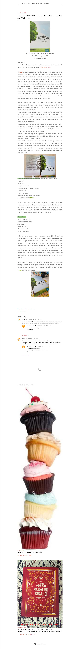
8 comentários (28, 555)
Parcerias (35, 4)
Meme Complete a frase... (31, 552)
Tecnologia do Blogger (41, 644)
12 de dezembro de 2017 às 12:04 (43, 346)
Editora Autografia (44, 67)
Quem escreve (44, 4)
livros (24, 311)
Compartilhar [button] (21, 309)
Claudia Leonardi (31, 325)
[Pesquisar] (61, 4)
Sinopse (20, 72)
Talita (23, 338)
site (20, 270)
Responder (25, 335)
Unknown (24, 319)
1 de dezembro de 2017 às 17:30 (35, 319)
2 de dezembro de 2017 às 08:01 (33, 338)
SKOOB (31, 198)
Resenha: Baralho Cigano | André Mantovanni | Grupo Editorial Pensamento (40, 630)
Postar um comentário (30, 634)
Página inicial (26, 4)
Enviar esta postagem (30, 309)
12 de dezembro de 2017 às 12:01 (43, 325)
